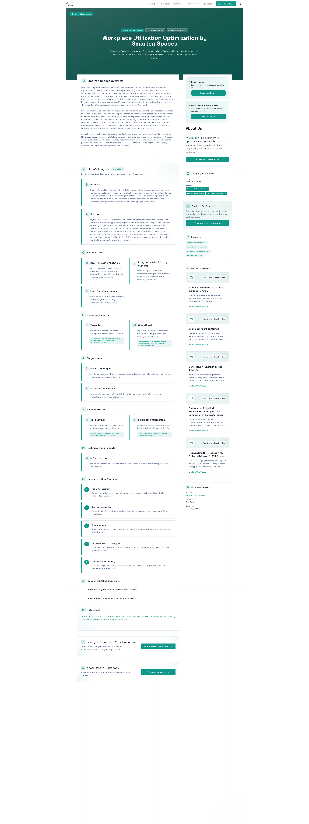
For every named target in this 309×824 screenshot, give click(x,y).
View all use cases (83, 14)
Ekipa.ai (193, 137)
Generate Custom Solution (159, 646)
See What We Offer (207, 159)
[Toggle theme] (241, 4)
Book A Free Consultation (209, 223)
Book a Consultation (226, 4)
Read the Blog (207, 93)
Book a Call (207, 116)
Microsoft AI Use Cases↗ (196, 495)
